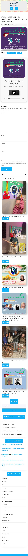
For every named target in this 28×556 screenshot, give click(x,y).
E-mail (3, 143)
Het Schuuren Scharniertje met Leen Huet (12, 434)
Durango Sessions (6, 507)
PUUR (3, 530)
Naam (3, 135)
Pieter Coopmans (6, 448)
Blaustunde (4, 484)
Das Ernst (4, 497)
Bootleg (4, 488)
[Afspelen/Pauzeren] (14, 92)
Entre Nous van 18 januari (8, 424)
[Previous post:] (7, 174)
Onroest (4, 524)
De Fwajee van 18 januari (8, 421)
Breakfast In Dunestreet (7, 491)
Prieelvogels (5, 527)
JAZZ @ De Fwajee (6, 520)
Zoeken (14, 401)
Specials (19, 52)
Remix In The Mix (6, 533)
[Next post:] (20, 174)
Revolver (4, 537)
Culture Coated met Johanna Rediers (14, 216)
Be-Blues (4, 481)
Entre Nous (4, 511)
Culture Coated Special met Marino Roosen (12, 431)
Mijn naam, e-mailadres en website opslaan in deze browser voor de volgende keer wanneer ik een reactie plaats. (13, 163)
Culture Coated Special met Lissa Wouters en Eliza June (13, 392)
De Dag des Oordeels (7, 501)
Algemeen (4, 478)
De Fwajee (4, 504)
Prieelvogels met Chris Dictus (9, 427)
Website (3, 151)
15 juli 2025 (6, 24)
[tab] (11, 8)
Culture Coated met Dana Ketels (12, 287)
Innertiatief (4, 517)
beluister (5, 218)
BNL (3, 464)
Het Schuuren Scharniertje (8, 514)
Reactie (3, 113)
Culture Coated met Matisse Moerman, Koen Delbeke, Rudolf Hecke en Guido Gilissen (13, 318)
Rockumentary (5, 540)
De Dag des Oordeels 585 (15, 444)
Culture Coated (11, 52)
